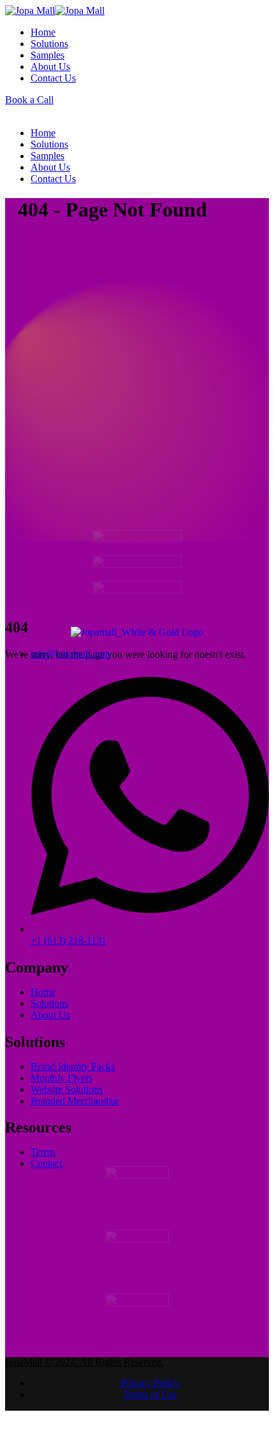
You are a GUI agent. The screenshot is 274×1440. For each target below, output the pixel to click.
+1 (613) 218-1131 (68, 946)
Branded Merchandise (75, 1106)
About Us (50, 66)
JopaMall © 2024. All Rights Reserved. (84, 1374)
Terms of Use (150, 1406)
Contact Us (53, 78)
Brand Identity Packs (73, 1072)
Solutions (49, 43)
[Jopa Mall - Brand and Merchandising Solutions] (55, 10)
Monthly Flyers (61, 1083)
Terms (43, 1158)
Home (43, 32)
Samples (47, 55)
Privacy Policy (149, 1395)
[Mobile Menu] (9, 111)
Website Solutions (67, 1095)
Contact (46, 1169)
